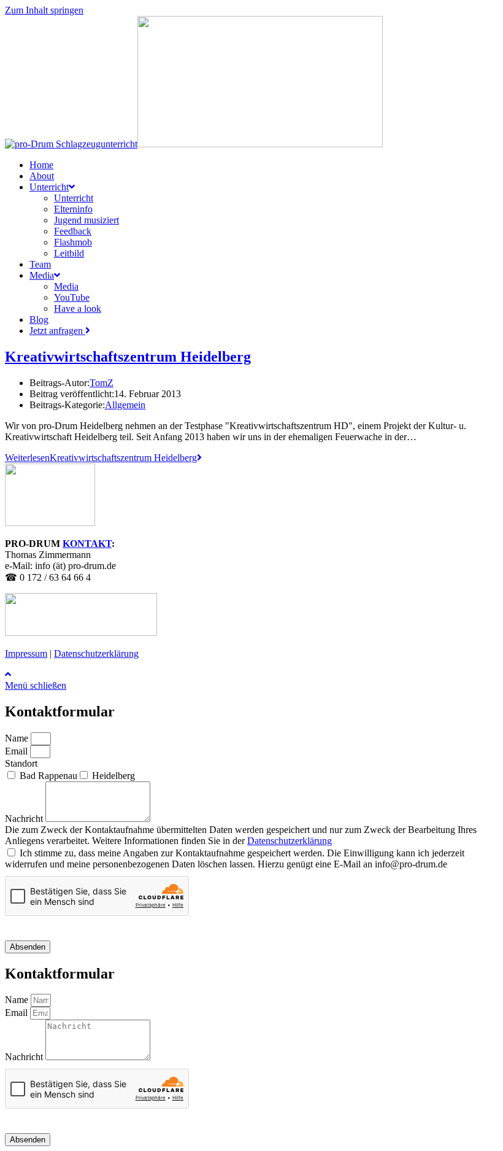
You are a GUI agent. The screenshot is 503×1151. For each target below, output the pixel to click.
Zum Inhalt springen (44, 10)
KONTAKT (87, 543)
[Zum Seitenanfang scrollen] (8, 674)
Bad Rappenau (48, 775)
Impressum (26, 653)
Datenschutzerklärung (96, 653)
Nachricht (25, 818)
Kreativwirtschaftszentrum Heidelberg (128, 357)
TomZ (101, 383)
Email (17, 751)
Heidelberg (113, 775)
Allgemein (125, 405)
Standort (21, 763)
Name (18, 738)
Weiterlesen (101, 457)
